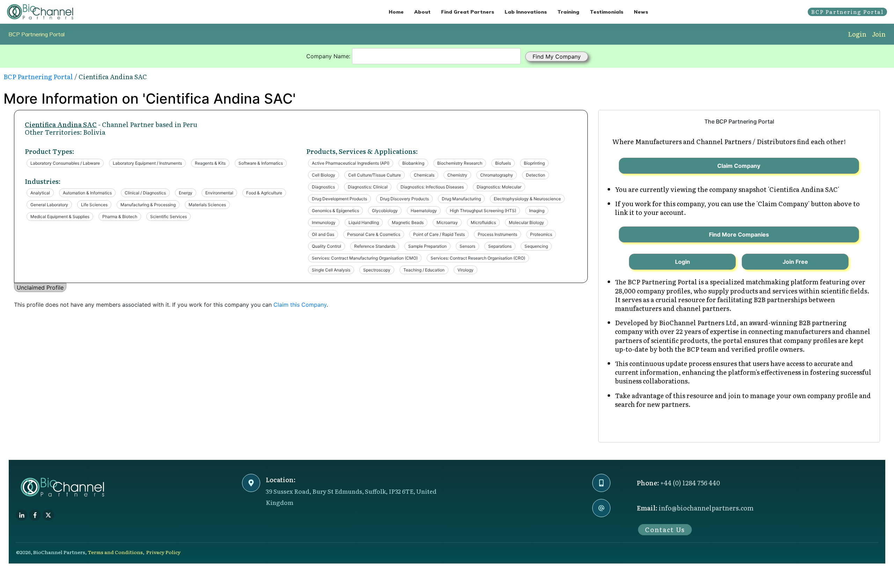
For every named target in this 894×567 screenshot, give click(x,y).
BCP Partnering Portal (36, 34)
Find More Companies (739, 234)
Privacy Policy (163, 552)
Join (879, 34)
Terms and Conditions (115, 552)
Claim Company (738, 165)
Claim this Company (300, 304)
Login (857, 34)
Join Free (795, 261)
